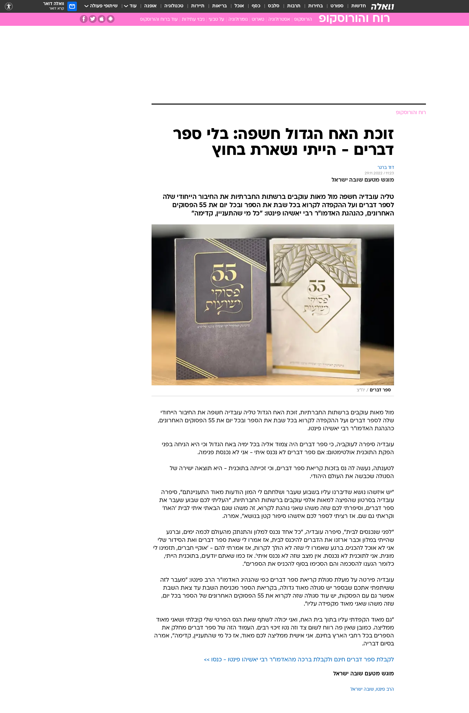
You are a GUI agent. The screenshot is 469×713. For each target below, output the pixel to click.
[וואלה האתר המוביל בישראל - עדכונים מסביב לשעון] (382, 6)
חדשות (358, 6)
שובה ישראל (362, 690)
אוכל (239, 6)
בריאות (219, 6)
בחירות (315, 6)
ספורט (337, 6)
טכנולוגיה (173, 6)
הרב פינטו (385, 690)
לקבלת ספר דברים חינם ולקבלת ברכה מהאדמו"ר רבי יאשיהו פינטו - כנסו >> (299, 660)
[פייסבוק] (84, 19)
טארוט (258, 20)
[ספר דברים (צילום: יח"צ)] (273, 310)
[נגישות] (9, 7)
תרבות (294, 6)
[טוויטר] (93, 19)
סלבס (273, 6)
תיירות (198, 6)
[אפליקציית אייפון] (102, 19)
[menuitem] (355, 6)
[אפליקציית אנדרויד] (111, 19)
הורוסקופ (303, 20)
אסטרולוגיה (279, 20)
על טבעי (216, 20)
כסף (256, 6)
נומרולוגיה (238, 20)
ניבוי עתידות (193, 20)
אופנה (150, 6)
